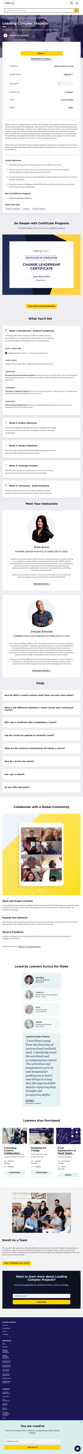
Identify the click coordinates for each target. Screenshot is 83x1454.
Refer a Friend (4, 1408)
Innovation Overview (6, 1370)
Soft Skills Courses (14, 18)
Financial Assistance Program (6, 1414)
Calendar (5, 1334)
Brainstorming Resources (6, 1366)
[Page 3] (43, 890)
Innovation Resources (6, 1374)
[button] (5, 835)
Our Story (5, 1396)
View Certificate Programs (41, 306)
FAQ (3, 1418)
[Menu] (76, 3)
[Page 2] (41, 890)
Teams (4, 1331)
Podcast (5, 1347)
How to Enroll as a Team (16, 1263)
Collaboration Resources (6, 1382)
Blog (3, 1344)
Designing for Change (38, 1149)
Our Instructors (6, 1400)
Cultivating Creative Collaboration (12, 1150)
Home (4, 18)
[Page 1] (39, 890)
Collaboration (6, 1378)
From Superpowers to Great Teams (67, 1150)
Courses (24, 18)
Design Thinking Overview (5, 1351)
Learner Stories (5, 1404)
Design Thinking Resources (5, 1357)
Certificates (6, 1328)
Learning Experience (6, 1392)
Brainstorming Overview (6, 1361)
